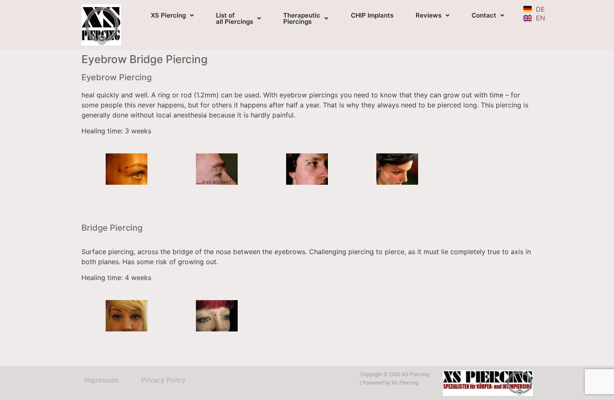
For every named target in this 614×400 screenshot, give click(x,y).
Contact (484, 15)
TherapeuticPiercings (301, 18)
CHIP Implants (372, 15)
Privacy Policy (163, 380)
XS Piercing (168, 15)
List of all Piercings (234, 18)
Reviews (428, 15)
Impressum (101, 380)
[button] (172, 15)
